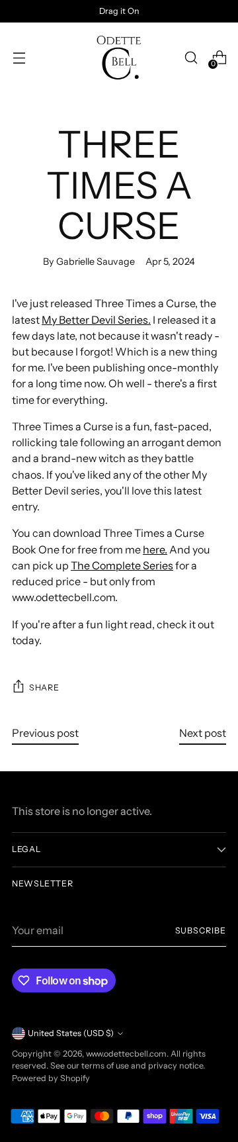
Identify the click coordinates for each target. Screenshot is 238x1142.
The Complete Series (122, 565)
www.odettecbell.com (126, 1054)
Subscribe (200, 930)
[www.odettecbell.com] (119, 57)
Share (44, 687)
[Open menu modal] (18, 57)
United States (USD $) (71, 1033)
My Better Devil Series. (96, 319)
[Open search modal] (190, 57)
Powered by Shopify (51, 1078)
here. (155, 549)
